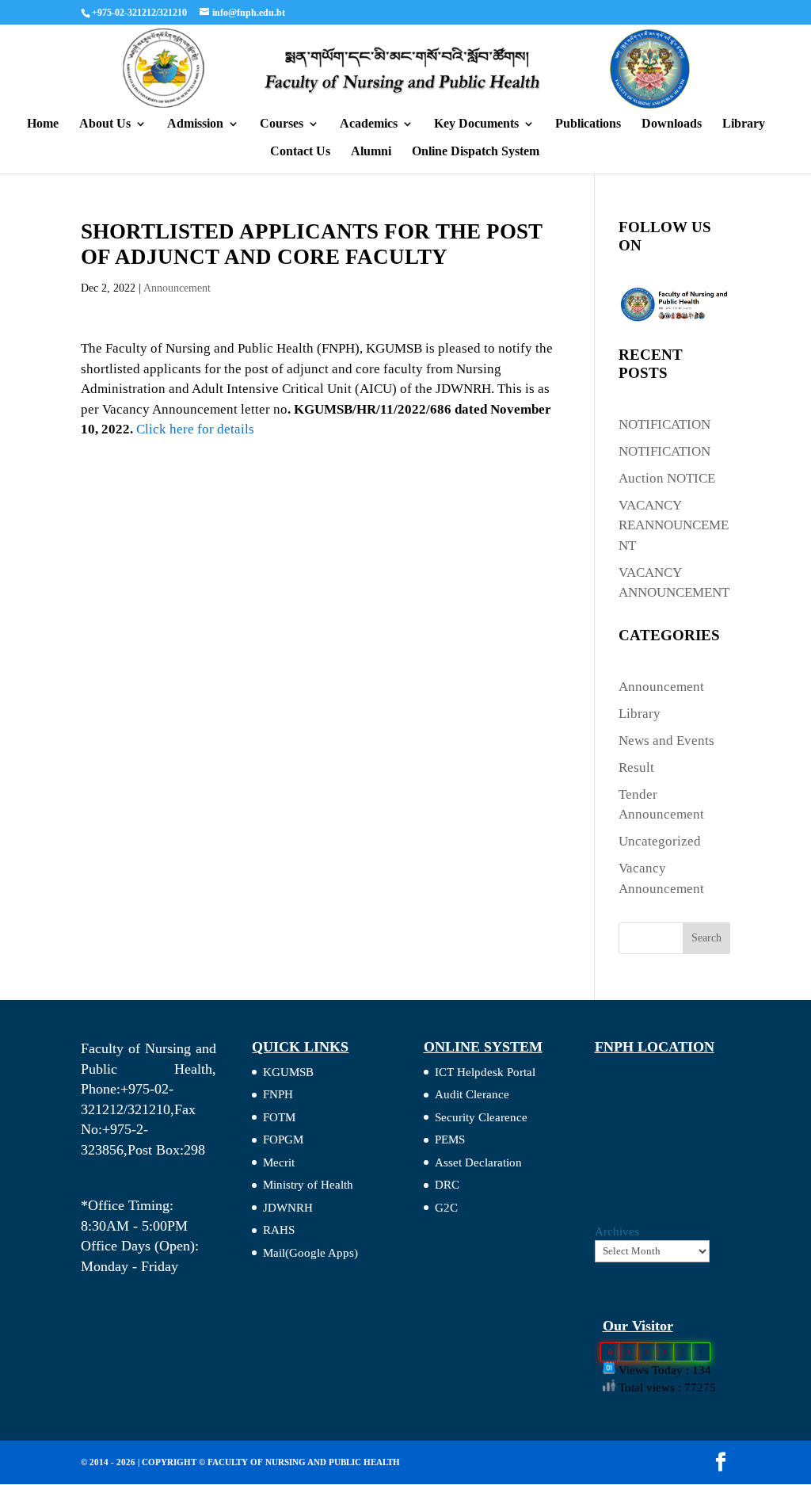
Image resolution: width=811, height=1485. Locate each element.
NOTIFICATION (664, 424)
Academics (369, 124)
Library (743, 124)
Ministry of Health (308, 1184)
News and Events (666, 740)
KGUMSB (288, 1072)
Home (43, 124)
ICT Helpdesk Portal (485, 1072)
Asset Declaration (478, 1162)
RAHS (279, 1230)
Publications (588, 124)
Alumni (371, 152)
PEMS (450, 1139)
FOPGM (283, 1139)
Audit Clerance (472, 1094)
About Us (105, 124)
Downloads (672, 124)
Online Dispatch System (475, 152)
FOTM (279, 1117)
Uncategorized (660, 841)
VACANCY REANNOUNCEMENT (674, 525)
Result (636, 767)
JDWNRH (288, 1207)
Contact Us (300, 152)
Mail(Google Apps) (310, 1252)
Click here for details (195, 429)
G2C (446, 1207)
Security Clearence (481, 1117)
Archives (617, 1231)
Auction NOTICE (667, 478)
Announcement (177, 288)
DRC (447, 1184)
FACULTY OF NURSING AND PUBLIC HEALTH (304, 1462)
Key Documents (476, 124)
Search (706, 938)
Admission (195, 124)
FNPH (278, 1094)
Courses (281, 124)
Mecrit (279, 1162)
